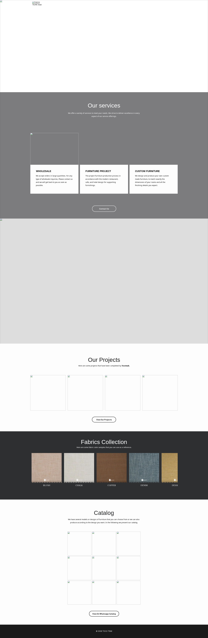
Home (112, 3)
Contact (153, 3)
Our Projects (126, 3)
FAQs (164, 3)
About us (140, 3)
